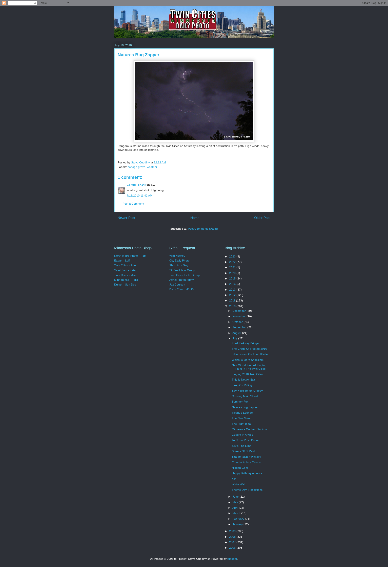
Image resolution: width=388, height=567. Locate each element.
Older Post (262, 218)
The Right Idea (241, 423)
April (235, 507)
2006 (232, 547)
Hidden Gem (240, 467)
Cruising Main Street (245, 396)
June (235, 496)
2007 (232, 542)
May (235, 502)
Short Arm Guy (178, 265)
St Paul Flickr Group (182, 270)
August (237, 333)
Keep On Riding (242, 385)
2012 (232, 295)
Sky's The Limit (241, 445)
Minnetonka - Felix (126, 279)
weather (152, 166)
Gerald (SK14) (136, 184)
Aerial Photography (181, 279)
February (238, 518)
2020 (232, 273)
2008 (232, 536)
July (235, 338)
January (238, 524)
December (239, 310)
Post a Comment (133, 203)
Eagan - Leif (122, 260)
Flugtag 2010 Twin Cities (247, 374)
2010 (232, 306)
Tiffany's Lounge (242, 412)
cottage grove (136, 166)
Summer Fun (240, 401)
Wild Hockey (177, 255)
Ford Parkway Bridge (245, 343)
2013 (232, 289)
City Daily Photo (179, 260)
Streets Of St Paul (243, 451)
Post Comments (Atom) (203, 228)
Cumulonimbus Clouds (246, 462)
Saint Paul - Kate (125, 270)
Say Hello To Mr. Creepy (247, 390)
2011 (232, 300)
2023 (232, 256)
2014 (232, 284)
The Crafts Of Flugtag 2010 (249, 348)
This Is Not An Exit (243, 379)
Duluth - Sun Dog (125, 284)
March (236, 513)
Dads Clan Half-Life (181, 289)
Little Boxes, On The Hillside (250, 354)
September (239, 327)
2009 (232, 531)
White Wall (238, 484)
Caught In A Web (242, 434)
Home (194, 218)
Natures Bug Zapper (245, 407)
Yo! (234, 478)
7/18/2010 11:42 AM (139, 195)
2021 (232, 267)
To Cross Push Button (245, 440)
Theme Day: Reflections (247, 489)
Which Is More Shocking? (248, 359)
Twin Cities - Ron (125, 265)
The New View (241, 418)
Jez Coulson (177, 284)
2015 (232, 278)
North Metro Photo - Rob (130, 255)
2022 (232, 262)
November (239, 316)
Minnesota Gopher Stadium (249, 429)
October (238, 321)
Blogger (232, 558)
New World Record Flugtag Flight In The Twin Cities (249, 367)
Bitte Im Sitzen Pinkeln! (246, 456)
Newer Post (126, 218)
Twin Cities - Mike (125, 275)
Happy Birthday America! (247, 473)
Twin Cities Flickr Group (184, 275)
